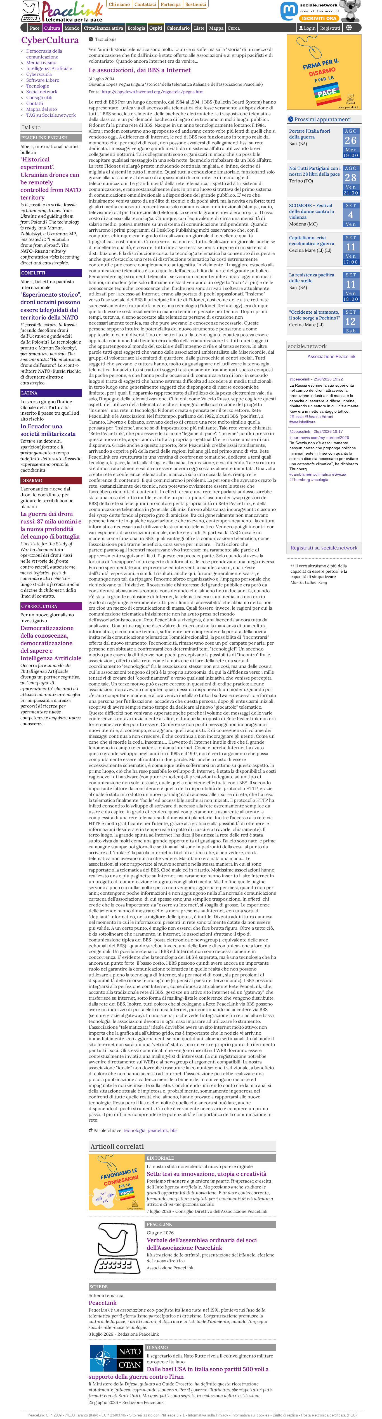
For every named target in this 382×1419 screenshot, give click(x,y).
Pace (35, 28)
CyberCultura (50, 40)
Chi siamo (119, 4)
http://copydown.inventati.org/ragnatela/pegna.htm (153, 91)
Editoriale (160, 1158)
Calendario (178, 28)
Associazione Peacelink (331, 356)
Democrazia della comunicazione (44, 54)
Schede (98, 1286)
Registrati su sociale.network (324, 547)
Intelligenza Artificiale (49, 68)
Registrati (330, 28)
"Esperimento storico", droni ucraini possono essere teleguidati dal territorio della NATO (50, 306)
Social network (41, 91)
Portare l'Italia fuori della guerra (309, 134)
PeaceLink (159, 1224)
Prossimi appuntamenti (323, 119)
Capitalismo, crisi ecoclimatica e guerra (311, 240)
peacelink (158, 1130)
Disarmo (31, 480)
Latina (29, 393)
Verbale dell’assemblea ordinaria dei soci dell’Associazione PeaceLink (202, 1243)
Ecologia (136, 28)
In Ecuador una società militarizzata (48, 430)
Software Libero (42, 80)
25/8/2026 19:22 (328, 379)
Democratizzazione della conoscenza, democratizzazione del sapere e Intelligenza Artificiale (50, 643)
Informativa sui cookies (250, 1415)
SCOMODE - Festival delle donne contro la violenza (311, 211)
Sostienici (195, 4)
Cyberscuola (39, 74)
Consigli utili (39, 97)
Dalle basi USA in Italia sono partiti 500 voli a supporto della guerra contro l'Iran (179, 1372)
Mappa (216, 28)
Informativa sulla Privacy (208, 1415)
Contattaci (145, 4)
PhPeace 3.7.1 (173, 1415)
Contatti (34, 103)
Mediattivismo (41, 62)
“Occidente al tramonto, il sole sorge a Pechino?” (314, 315)
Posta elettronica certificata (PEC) (329, 1415)
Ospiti (155, 28)
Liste (199, 28)
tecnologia (134, 1130)
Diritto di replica (285, 1415)
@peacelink (299, 379)
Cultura (52, 28)
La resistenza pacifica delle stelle (311, 277)
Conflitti (33, 273)
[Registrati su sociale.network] (320, 21)
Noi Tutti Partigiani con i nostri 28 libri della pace (315, 171)
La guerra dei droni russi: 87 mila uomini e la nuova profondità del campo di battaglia (50, 525)
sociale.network (307, 346)
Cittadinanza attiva (103, 28)
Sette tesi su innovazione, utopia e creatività (207, 1174)
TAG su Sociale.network (51, 115)
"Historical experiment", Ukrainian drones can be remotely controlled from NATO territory (50, 178)
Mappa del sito (41, 109)
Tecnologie (37, 86)
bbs (173, 1130)
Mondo (72, 28)
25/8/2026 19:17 (328, 431)
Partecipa (171, 4)
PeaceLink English (44, 137)
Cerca (234, 28)
